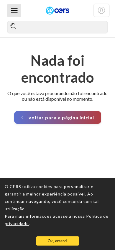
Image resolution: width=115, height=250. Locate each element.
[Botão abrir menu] (14, 10)
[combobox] (57, 27)
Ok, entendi (58, 241)
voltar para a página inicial (61, 117)
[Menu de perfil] (101, 10)
